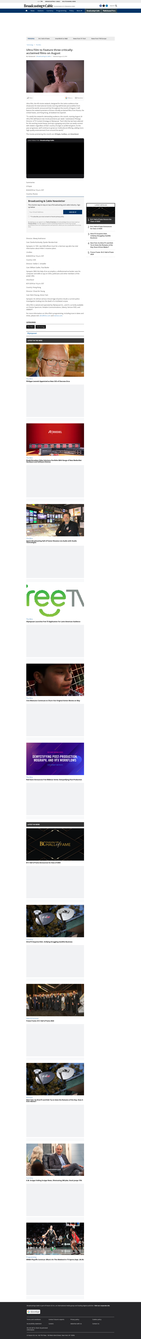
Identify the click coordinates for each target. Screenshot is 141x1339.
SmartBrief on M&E (61, 38)
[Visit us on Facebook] (100, 6)
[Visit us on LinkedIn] (107, 6)
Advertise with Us (76, 1324)
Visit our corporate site (102, 1306)
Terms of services (51, 222)
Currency (50, 11)
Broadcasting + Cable (52, 1)
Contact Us (95, 1324)
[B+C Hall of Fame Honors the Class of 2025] (100, 215)
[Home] (26, 11)
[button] (113, 6)
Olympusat (31, 56)
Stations (41, 11)
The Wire (38, 45)
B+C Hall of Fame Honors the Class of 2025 (100, 220)
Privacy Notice (32, 223)
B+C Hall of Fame (44, 38)
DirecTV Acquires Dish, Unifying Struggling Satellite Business (100, 236)
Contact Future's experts (56, 1319)
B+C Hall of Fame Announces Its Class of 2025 (101, 227)
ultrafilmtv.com (44, 316)
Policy (71, 11)
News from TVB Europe (98, 38)
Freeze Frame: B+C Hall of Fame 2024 (102, 253)
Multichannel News (69, 1)
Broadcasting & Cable (44, 56)
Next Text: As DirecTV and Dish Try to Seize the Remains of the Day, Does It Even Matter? (101, 245)
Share (31, 98)
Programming (61, 11)
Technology (30, 45)
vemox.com (58, 316)
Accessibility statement (34, 1324)
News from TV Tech (79, 38)
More (79, 11)
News (33, 11)
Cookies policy (96, 1319)
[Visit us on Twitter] (104, 6)
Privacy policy (74, 1319)
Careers (51, 1324)
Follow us (70, 98)
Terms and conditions (34, 1319)
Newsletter (80, 98)
